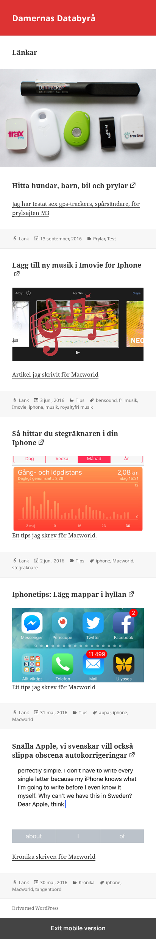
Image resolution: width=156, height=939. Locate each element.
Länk (24, 238)
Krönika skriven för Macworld (53, 856)
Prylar (99, 238)
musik (51, 407)
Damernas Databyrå (53, 17)
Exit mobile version (78, 928)
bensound (106, 400)
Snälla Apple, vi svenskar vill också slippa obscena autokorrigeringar (72, 750)
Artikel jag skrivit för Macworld (55, 374)
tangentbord (48, 889)
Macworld (122, 560)
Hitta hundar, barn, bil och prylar (70, 185)
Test (111, 238)
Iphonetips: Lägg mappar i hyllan (69, 594)
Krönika (87, 882)
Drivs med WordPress (35, 908)
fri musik (128, 400)
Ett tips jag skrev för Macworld (53, 687)
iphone (36, 407)
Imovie (19, 407)
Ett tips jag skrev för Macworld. (54, 535)
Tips (80, 400)
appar (105, 712)
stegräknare (25, 567)
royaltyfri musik (76, 407)
